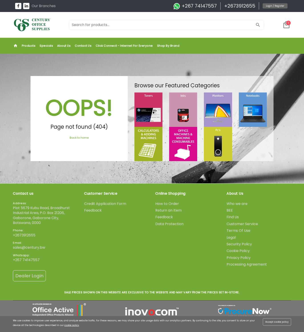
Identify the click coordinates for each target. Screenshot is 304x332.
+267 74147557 (198, 5)
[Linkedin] (26, 6)
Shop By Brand (168, 46)
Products (28, 46)
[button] (286, 25)
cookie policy (71, 325)
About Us (64, 46)
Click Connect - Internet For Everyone (124, 46)
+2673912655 (239, 5)
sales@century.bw (29, 247)
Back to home (79, 138)
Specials (46, 46)
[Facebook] (18, 6)
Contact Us (83, 46)
